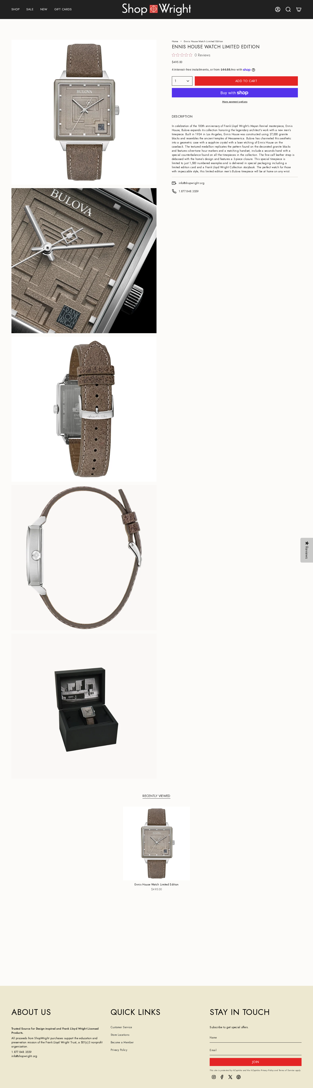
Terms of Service (287, 1070)
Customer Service (121, 1027)
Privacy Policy (119, 1050)
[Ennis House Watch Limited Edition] (156, 843)
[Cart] (299, 9)
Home (175, 41)
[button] (15, 9)
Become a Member (122, 1042)
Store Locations (120, 1035)
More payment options (234, 101)
